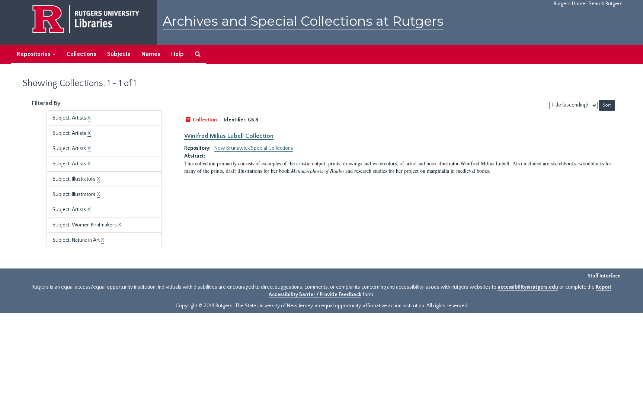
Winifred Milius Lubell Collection (228, 136)
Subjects (118, 54)
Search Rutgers (606, 4)
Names (150, 54)
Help (177, 54)
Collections (81, 54)
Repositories (34, 54)
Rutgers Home (569, 4)
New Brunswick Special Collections (253, 148)
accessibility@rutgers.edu (528, 287)
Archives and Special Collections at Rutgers (303, 21)
